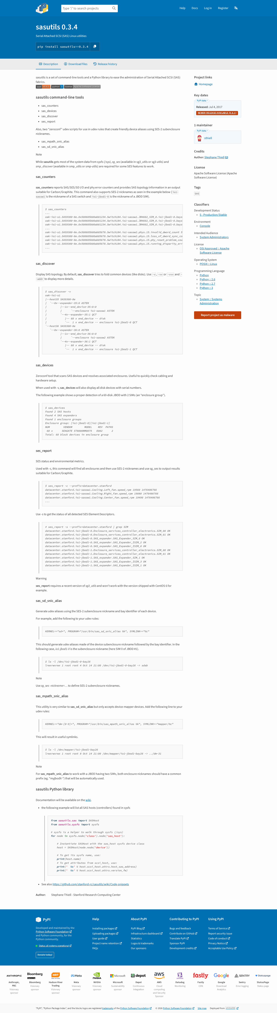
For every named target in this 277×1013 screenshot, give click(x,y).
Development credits (182, 948)
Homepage (206, 84)
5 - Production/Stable (213, 215)
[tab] (48, 64)
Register (223, 8)
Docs (195, 8)
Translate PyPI (178, 938)
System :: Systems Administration (211, 301)
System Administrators (214, 237)
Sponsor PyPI (177, 943)
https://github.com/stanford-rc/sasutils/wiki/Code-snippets (91, 884)
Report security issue (220, 934)
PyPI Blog (136, 928)
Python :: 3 (206, 288)
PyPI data (201, 100)
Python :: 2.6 (207, 279)
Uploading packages (103, 934)
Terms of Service (217, 928)
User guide (98, 938)
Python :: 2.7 (207, 284)
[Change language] (236, 8)
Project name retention (105, 943)
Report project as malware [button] (218, 315)
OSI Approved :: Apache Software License (214, 250)
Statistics (136, 938)
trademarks (107, 1008)
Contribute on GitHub (182, 934)
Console (205, 226)
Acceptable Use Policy (220, 948)
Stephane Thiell (214, 157)
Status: (54, 945)
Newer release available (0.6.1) (217, 113)
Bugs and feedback (180, 928)
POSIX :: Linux (208, 264)
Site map (202, 1008)
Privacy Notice (216, 943)
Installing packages (103, 928)
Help (182, 8)
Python (204, 275)
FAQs (95, 948)
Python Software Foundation (52, 932)
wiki (88, 800)
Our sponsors (138, 948)
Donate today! (44, 954)
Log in (208, 8)
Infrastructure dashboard (145, 934)
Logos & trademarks (142, 943)
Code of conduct (217, 938)
